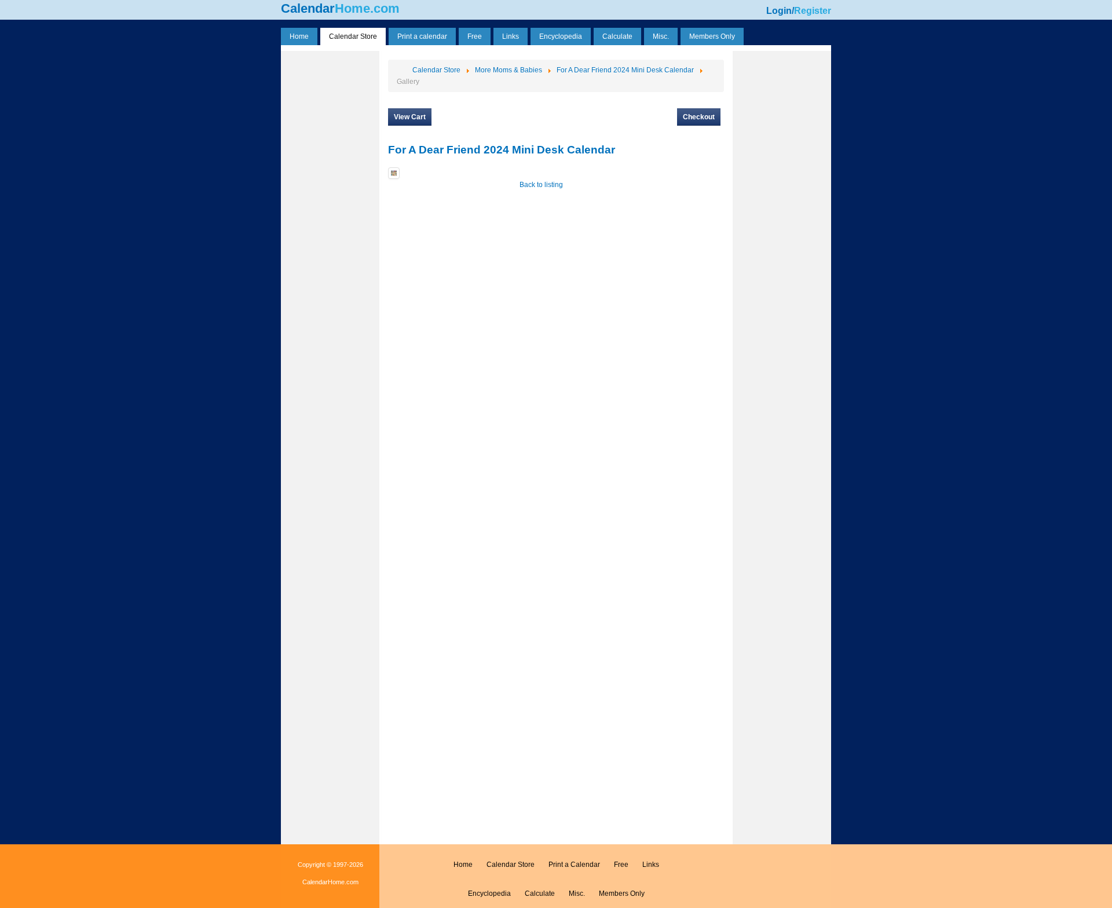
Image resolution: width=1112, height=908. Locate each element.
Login (779, 11)
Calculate (540, 893)
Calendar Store (511, 865)
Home (463, 865)
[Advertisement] (330, 227)
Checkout (699, 117)
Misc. (577, 893)
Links (650, 865)
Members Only (622, 893)
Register (812, 11)
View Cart (410, 117)
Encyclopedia (489, 893)
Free (621, 865)
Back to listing (541, 185)
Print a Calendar (574, 865)
